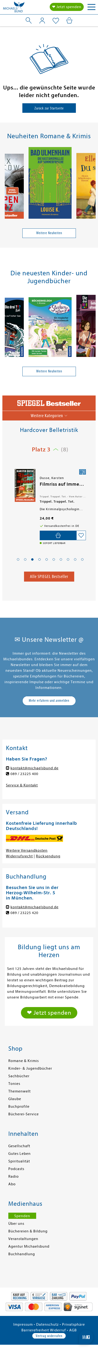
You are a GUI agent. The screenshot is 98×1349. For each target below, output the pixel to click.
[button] (18, 559)
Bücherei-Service (23, 1114)
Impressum (23, 1324)
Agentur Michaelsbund (28, 1246)
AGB (73, 1330)
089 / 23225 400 (24, 774)
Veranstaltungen (23, 1239)
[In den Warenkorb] (58, 535)
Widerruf (58, 1330)
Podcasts (16, 1169)
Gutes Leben (19, 1153)
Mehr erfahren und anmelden (49, 700)
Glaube (14, 1099)
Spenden (22, 1216)
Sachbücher (18, 1076)
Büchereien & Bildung (28, 1231)
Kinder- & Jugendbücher (30, 1068)
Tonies (14, 1084)
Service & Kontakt (22, 785)
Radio (13, 1176)
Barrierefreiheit (35, 1330)
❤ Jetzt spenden (66, 7)
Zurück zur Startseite (49, 108)
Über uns (16, 1223)
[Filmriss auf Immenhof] (24, 485)
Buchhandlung (21, 1254)
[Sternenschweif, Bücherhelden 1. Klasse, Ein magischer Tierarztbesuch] (50, 328)
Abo (12, 1184)
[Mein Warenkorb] (69, 20)
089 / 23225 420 (24, 913)
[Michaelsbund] (13, 8)
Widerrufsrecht (19, 856)
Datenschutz (47, 1324)
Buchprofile (18, 1106)
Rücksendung (48, 856)
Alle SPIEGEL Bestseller (49, 576)
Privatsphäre (73, 1324)
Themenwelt (19, 1091)
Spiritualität (19, 1161)
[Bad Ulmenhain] (50, 183)
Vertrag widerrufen (49, 1336)
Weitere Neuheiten (49, 233)
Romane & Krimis (23, 1061)
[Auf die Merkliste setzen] (81, 535)
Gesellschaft (19, 1146)
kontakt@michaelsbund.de (34, 768)
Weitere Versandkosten (27, 850)
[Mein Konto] (42, 20)
